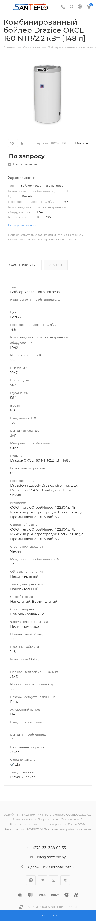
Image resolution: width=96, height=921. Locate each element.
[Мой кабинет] (80, 7)
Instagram (31, 880)
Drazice (81, 143)
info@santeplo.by (51, 857)
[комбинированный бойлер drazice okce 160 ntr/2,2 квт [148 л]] (48, 93)
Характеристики (22, 265)
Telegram (42, 880)
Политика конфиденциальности (51, 907)
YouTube (53, 880)
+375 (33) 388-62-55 (49, 848)
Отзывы (55, 265)
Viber (65, 880)
